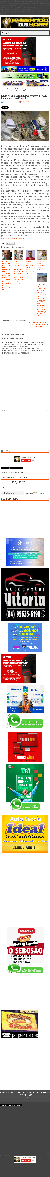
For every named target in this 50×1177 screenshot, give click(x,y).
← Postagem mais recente (38, 322)
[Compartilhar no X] (11, 243)
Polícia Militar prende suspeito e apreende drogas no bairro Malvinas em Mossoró (24, 97)
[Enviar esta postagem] (3, 243)
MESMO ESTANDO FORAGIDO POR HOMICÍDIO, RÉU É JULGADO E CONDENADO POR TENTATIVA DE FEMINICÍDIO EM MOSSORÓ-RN (7, 275)
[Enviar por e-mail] (7, 243)
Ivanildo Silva (26, 1097)
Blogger (29, 1095)
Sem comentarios (34, 102)
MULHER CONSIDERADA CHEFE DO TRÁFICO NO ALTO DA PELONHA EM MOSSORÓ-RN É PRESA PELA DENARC (18, 272)
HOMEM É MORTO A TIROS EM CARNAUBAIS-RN (41, 265)
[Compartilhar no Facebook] (13, 243)
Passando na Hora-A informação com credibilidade (31, 1092)
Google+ (21, 239)
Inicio (3, 89)
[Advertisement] (25, 430)
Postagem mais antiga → (39, 324)
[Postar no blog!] (9, 243)
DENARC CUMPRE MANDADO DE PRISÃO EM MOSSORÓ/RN (30, 267)
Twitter (14, 239)
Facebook (6, 239)
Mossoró (10, 89)
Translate (41, 493)
